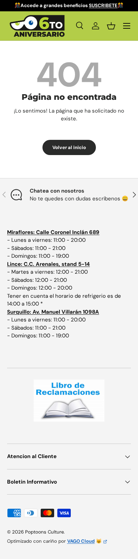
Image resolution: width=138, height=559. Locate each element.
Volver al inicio (69, 147)
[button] (111, 26)
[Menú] (126, 26)
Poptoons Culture (44, 532)
